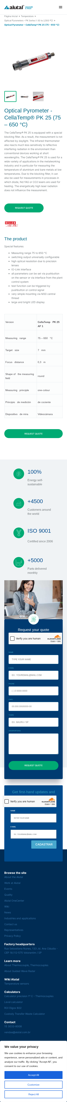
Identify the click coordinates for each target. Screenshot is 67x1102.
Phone (11, 684)
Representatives (13, 929)
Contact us (10, 924)
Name (11, 652)
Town (11, 715)
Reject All (33, 1094)
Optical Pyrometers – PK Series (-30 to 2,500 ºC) (28, 20)
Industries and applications (20, 918)
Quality (8, 894)
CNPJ (11, 699)
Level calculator (13, 1001)
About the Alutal (13, 876)
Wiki (6, 906)
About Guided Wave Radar (19, 971)
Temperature (27, 16)
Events (8, 888)
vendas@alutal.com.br (17, 1032)
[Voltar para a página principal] (18, 7)
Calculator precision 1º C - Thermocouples (28, 996)
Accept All (33, 1075)
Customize (33, 1084)
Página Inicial (11, 16)
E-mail (11, 668)
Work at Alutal (12, 882)
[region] (33, 1071)
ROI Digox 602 (12, 1007)
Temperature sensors (16, 983)
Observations (15, 731)
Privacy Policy (12, 935)
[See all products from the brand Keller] (11, 224)
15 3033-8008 (13, 1026)
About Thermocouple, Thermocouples (26, 965)
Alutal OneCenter (14, 900)
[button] (60, 7)
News (7, 912)
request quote (24, 208)
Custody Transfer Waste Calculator (24, 1013)
